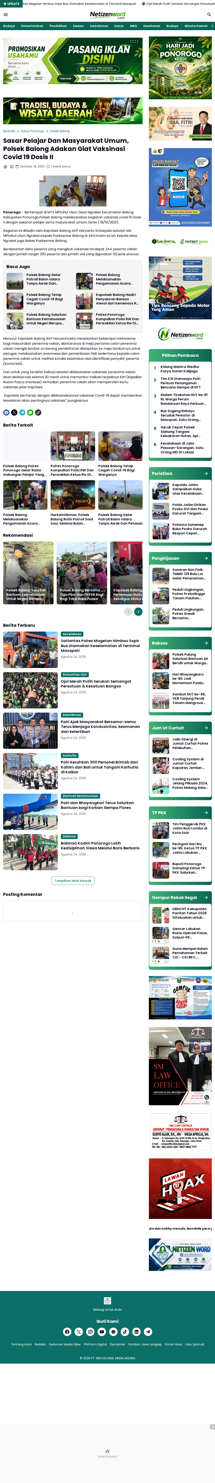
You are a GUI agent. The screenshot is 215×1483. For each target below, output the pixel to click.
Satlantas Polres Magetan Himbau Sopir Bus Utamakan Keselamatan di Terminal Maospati (100, 645)
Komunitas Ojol (75, 674)
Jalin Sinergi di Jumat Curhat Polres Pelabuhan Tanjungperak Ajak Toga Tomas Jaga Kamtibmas (190, 743)
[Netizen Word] (107, 14)
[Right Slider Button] (211, 26)
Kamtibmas (99, 26)
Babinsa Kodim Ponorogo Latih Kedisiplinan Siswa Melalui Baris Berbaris (100, 846)
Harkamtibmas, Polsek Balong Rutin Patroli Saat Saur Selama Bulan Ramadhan (72, 519)
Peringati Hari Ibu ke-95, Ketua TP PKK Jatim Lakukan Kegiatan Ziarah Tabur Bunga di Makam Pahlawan (189, 848)
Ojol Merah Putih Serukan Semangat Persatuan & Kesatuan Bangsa (133, 4)
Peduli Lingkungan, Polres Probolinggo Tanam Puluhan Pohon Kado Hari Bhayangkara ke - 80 (188, 594)
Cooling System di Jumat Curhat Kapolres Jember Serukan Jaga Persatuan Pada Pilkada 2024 (188, 763)
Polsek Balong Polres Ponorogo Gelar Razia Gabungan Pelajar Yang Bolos (23, 470)
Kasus (119, 26)
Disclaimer (117, 1344)
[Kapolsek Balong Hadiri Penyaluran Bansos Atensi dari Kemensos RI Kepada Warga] (84, 301)
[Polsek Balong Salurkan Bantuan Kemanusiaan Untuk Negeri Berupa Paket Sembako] (15, 321)
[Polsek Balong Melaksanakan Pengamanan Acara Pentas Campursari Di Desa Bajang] (84, 281)
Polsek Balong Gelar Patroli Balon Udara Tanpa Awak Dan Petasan (43, 279)
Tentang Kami (21, 1344)
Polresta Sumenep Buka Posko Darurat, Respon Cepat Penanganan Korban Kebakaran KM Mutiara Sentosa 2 (190, 529)
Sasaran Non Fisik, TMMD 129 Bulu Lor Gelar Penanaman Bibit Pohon (187, 574)
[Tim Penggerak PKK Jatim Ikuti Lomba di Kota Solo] (160, 830)
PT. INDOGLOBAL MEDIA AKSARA (113, 1358)
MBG (133, 26)
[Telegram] (22, 412)
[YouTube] (102, 1332)
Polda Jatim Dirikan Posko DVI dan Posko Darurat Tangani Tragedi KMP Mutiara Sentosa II (190, 509)
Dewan (78, 26)
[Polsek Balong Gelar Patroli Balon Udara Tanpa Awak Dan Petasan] (15, 281)
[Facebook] (6, 412)
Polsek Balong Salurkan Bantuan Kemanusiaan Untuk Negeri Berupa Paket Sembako (46, 319)
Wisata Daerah (196, 26)
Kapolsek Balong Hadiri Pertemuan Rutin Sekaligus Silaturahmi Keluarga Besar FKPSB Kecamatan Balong (133, 594)
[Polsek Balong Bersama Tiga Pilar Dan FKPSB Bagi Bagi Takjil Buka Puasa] (82, 573)
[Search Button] (209, 14)
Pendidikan (58, 26)
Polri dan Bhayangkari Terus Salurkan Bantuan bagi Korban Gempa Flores (97, 805)
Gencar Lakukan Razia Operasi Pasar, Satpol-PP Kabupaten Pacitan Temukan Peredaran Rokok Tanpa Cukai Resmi (190, 933)
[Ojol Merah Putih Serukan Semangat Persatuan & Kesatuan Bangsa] (30, 690)
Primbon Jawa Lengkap (145, 1344)
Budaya (9, 26)
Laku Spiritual (194, 1344)
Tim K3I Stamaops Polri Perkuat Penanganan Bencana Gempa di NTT (181, 383)
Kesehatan (151, 26)
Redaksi (40, 1344)
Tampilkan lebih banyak (73, 881)
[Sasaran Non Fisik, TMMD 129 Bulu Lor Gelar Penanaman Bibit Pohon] (160, 576)
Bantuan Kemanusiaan (80, 796)
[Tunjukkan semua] (206, 473)
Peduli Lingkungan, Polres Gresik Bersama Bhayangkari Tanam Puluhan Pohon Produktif (189, 613)
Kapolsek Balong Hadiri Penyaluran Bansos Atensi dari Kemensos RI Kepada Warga (116, 299)
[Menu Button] (5, 14)
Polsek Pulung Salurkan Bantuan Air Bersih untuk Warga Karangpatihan (190, 659)
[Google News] (113, 1332)
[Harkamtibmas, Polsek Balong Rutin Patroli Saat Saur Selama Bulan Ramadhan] (73, 495)
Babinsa (69, 836)
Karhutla (69, 755)
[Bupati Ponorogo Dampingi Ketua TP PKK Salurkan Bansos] (160, 870)
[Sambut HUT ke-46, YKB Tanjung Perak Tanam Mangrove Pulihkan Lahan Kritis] (160, 700)
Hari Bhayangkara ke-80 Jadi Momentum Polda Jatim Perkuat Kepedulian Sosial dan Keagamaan (187, 678)
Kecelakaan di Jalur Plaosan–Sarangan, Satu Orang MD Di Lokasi (182, 447)
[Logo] (107, 1300)
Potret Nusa (173, 1344)
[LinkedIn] (136, 1332)
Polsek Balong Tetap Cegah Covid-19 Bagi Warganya (44, 299)
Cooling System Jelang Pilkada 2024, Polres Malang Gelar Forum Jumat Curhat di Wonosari (190, 783)
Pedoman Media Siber (65, 1344)
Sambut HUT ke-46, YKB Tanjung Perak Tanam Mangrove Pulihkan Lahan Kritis (190, 698)
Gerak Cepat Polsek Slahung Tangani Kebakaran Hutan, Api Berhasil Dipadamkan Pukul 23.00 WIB (184, 431)
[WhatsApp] (30, 412)
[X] (14, 412)
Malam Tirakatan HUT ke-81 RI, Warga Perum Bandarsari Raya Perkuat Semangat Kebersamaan (184, 399)
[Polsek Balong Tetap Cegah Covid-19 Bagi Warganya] (15, 301)
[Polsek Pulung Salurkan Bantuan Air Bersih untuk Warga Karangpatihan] (160, 661)
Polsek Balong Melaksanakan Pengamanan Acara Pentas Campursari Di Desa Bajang (115, 279)
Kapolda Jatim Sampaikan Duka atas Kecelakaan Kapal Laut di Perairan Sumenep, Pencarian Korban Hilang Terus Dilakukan (188, 489)
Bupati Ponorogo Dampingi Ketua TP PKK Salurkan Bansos (188, 868)
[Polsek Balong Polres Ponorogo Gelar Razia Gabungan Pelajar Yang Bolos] (25, 446)
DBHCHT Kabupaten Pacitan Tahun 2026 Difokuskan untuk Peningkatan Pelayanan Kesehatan (189, 913)
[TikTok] (125, 1332)
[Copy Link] (38, 412)
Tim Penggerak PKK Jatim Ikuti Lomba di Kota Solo (189, 828)
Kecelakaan (72, 634)
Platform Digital (95, 1344)
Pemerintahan (32, 26)
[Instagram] (90, 1332)
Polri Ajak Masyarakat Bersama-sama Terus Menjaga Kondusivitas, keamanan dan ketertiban (100, 726)
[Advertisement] (107, 1453)
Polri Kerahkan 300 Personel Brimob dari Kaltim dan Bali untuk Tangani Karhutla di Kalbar (99, 767)
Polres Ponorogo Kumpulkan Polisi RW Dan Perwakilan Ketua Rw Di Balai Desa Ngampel (117, 319)
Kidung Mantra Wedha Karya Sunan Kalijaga (180, 369)
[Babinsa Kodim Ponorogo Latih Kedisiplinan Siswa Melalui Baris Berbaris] (30, 852)
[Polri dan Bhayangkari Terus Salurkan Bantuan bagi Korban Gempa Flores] (30, 812)
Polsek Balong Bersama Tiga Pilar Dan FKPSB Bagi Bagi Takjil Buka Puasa (81, 594)
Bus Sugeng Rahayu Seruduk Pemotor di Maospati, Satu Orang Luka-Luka (179, 415)
